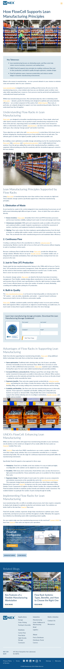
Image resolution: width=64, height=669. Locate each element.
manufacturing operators (30, 143)
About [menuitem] (35, 634)
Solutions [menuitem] (21, 630)
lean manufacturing (33, 132)
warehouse (16, 143)
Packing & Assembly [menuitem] (24, 625)
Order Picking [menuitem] (22, 622)
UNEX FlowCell (43, 103)
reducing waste (45, 243)
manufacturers (32, 126)
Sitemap (48, 661)
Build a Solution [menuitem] (53, 617)
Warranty (58, 661)
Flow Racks (22, 555)
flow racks (6, 143)
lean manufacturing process (14, 294)
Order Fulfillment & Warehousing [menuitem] (39, 623)
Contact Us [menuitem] (51, 620)
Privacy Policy (7, 661)
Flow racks (6, 101)
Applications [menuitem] (22, 617)
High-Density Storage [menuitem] (22, 639)
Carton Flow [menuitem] (22, 633)
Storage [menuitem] (20, 620)
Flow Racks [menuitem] (21, 635)
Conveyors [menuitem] (21, 643)
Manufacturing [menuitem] (37, 620)
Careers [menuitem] (35, 643)
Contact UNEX (54, 520)
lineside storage (36, 254)
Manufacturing (9, 555)
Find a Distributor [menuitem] (38, 637)
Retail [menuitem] (34, 627)
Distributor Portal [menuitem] (38, 640)
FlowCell (5, 446)
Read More (9, 604)
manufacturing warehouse (50, 480)
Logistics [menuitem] (35, 630)
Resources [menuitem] (51, 624)
